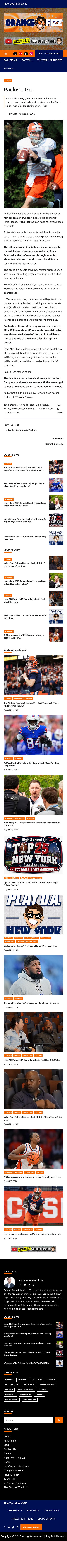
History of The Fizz (14, 1457)
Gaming (8, 1453)
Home (7, 1461)
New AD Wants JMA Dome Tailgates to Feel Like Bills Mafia (32, 1060)
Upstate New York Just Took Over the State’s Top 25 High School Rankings (25, 520)
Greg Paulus (42, 404)
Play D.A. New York (15, 3)
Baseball (9, 1379)
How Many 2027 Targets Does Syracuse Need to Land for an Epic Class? (25, 504)
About (7, 1436)
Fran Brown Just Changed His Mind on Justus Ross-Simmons (32, 1233)
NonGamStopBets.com (16, 1466)
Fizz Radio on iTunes (47, 1384)
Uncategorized (11, 1399)
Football (8, 81)
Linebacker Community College (20, 430)
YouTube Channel (31, 1527)
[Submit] (59, 1420)
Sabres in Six (9, 941)
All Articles (10, 1440)
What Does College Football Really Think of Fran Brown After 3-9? (24, 564)
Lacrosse (43, 1389)
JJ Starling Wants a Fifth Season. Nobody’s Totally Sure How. (32, 1176)
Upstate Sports (35, 878)
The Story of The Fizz (16, 1487)
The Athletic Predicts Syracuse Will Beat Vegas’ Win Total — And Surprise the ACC (23, 469)
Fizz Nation (29, 1384)
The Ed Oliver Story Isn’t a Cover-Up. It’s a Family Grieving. (31, 1002)
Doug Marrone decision (22, 404)
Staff (14, 113)
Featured (18, 938)
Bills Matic (8, 758)
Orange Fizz (18, 698)
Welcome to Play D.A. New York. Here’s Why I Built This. (30, 945)
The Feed (28, 698)
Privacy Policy (11, 1474)
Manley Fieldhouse (13, 408)
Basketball (9, 499)
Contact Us (10, 1449)
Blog (6, 1444)
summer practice (33, 408)
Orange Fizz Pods (13, 1470)
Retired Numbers (16, 1483)
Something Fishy (54, 444)
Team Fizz (9, 1478)
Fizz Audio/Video (12, 1384)
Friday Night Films (11, 878)
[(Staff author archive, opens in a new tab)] (6, 115)
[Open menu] (5, 53)
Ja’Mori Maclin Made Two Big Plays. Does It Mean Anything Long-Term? (24, 484)
